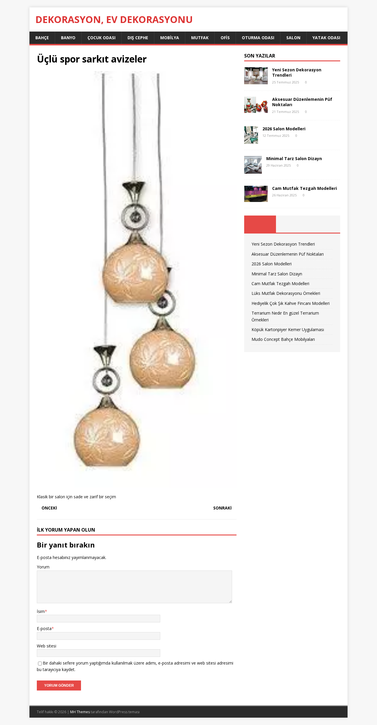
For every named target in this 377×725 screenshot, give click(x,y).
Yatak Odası (326, 37)
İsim (41, 611)
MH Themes (80, 711)
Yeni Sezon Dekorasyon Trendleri (296, 72)
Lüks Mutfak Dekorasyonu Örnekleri (286, 293)
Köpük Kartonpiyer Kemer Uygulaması (288, 329)
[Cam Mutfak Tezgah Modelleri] (256, 198)
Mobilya (169, 37)
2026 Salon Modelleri (283, 128)
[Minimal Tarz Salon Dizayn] (253, 170)
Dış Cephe (138, 37)
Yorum (43, 567)
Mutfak (200, 37)
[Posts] (260, 224)
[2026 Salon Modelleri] (251, 140)
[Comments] (324, 224)
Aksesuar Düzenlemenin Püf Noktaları (302, 101)
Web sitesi (46, 646)
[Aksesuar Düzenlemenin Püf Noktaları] (256, 109)
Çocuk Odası (101, 37)
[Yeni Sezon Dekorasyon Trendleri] (256, 81)
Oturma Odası (258, 37)
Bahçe (42, 37)
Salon (293, 37)
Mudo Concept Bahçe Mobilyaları (283, 339)
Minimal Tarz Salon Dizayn (294, 158)
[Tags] (292, 224)
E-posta (44, 628)
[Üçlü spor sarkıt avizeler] (137, 484)
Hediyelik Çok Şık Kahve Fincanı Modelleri (291, 303)
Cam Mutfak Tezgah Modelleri (304, 188)
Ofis (225, 37)
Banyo (68, 37)
